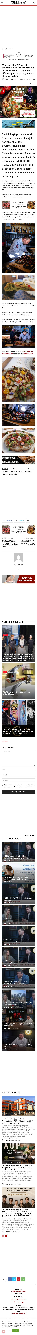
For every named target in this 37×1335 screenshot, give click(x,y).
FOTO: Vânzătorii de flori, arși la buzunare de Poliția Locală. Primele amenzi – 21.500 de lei (27, 542)
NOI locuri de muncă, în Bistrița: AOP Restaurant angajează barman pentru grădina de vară (17, 1167)
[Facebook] (10, 1279)
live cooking (6, 471)
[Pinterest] (18, 1279)
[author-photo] (3, 1140)
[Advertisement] (18, 26)
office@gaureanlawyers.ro (18, 1313)
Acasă (3, 49)
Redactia (7, 1140)
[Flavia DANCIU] (3, 79)
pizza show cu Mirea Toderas (10, 474)
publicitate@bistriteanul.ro (18, 1299)
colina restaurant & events (26, 468)
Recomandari (10, 49)
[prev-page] (3, 740)
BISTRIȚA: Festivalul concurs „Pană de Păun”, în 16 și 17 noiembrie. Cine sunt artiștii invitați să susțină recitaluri (10, 543)
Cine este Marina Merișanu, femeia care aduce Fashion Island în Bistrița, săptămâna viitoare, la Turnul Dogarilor (18, 731)
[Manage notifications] (3, 1331)
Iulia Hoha (7, 860)
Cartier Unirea (13, 468)
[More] (28, 521)
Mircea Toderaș (28, 353)
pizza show (28, 471)
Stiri (4, 672)
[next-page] (6, 740)
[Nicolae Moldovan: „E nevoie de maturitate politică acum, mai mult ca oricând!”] (18, 978)
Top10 (5, 634)
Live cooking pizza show (17, 471)
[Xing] (18, 568)
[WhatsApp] (23, 1279)
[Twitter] (14, 1279)
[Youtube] (22, 1302)
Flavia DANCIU (14, 79)
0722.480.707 (18, 1293)
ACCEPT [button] (15, 1330)
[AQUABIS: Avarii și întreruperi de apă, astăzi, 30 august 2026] (18, 681)
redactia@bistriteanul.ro (18, 1291)
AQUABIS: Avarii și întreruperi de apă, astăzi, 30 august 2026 (16, 693)
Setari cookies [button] (7, 1331)
